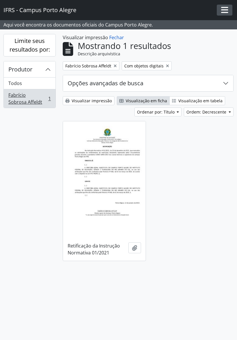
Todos (15, 83)
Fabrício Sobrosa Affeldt (29, 98)
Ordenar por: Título (156, 112)
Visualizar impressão (91, 100)
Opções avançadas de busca (105, 83)
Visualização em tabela (200, 100)
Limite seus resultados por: (30, 45)
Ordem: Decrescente (206, 112)
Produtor (20, 69)
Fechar (116, 37)
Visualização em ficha (146, 100)
